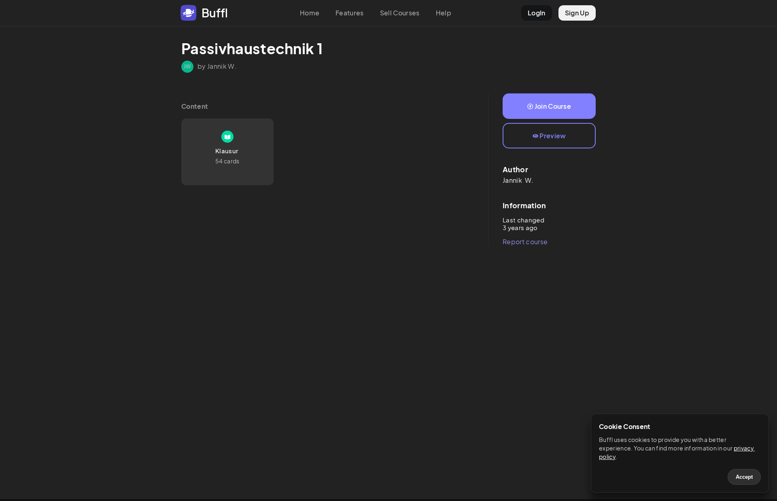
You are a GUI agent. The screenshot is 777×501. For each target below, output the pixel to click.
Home (309, 12)
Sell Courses (400, 12)
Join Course (553, 106)
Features (349, 12)
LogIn (537, 12)
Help (443, 12)
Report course (525, 241)
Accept (744, 477)
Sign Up (577, 12)
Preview (552, 135)
